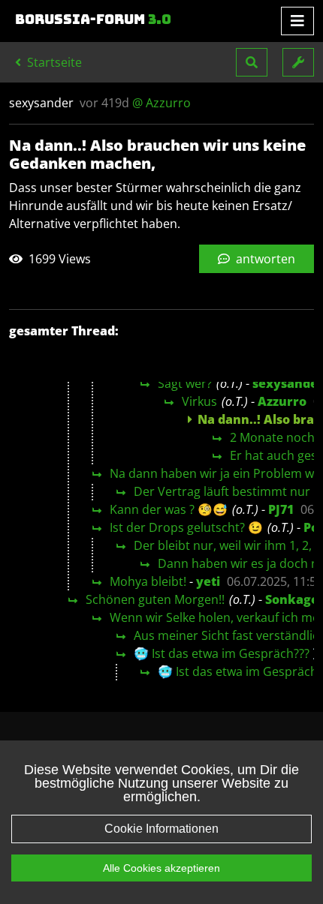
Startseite (53, 62)
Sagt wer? (185, 383)
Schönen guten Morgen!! (155, 599)
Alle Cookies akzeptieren (161, 868)
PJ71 (281, 509)
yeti (208, 581)
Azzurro (282, 401)
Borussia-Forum (93, 19)
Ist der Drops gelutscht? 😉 (186, 527)
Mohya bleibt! (148, 581)
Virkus (199, 401)
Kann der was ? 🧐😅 (169, 509)
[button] (251, 62)
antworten (264, 259)
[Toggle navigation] (297, 21)
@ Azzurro (161, 103)
